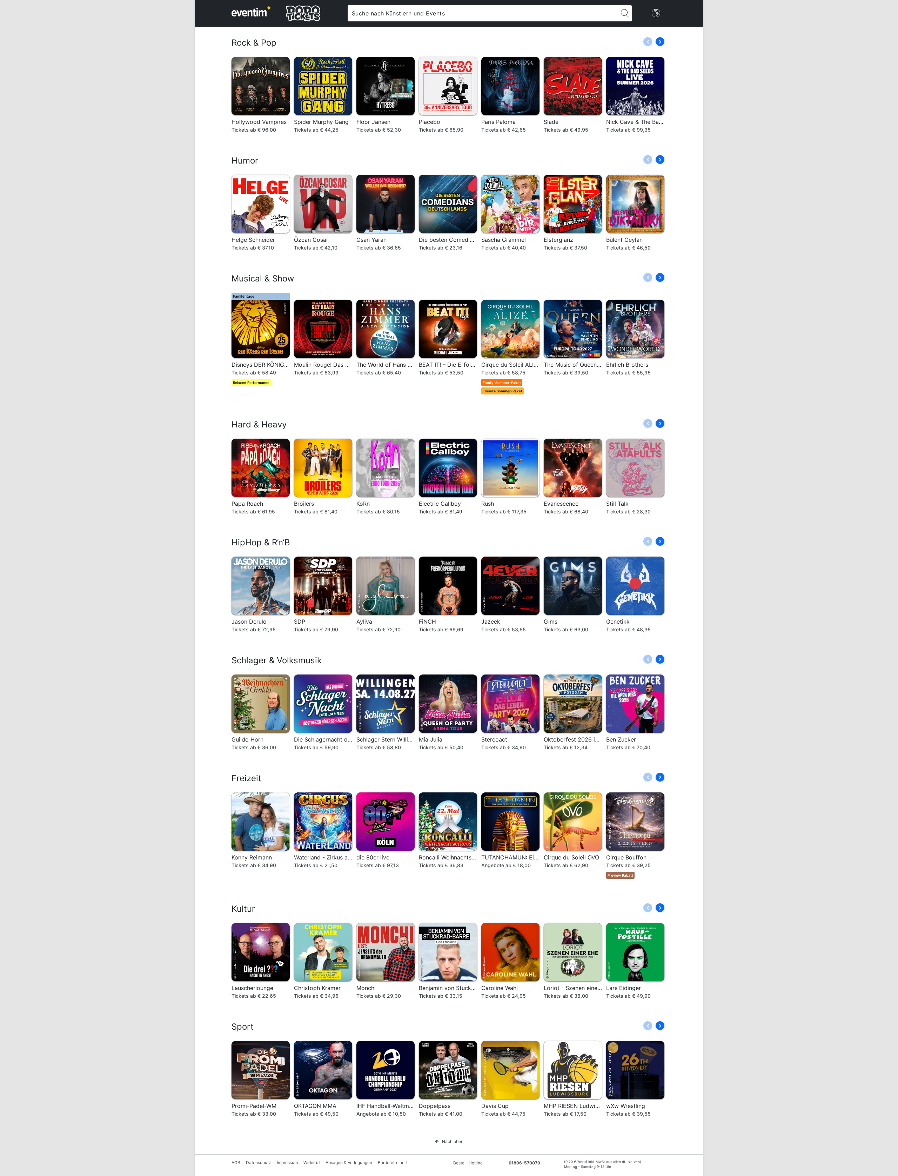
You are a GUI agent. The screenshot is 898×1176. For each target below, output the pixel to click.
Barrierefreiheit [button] (392, 1162)
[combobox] (483, 13)
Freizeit (246, 778)
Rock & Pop (254, 43)
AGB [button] (236, 1162)
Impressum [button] (287, 1162)
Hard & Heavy (259, 424)
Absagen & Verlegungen (349, 1162)
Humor (245, 160)
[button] (660, 41)
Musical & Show (263, 278)
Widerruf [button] (311, 1162)
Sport (243, 1027)
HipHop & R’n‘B (261, 542)
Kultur (243, 909)
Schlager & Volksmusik (277, 660)
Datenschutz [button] (258, 1162)
